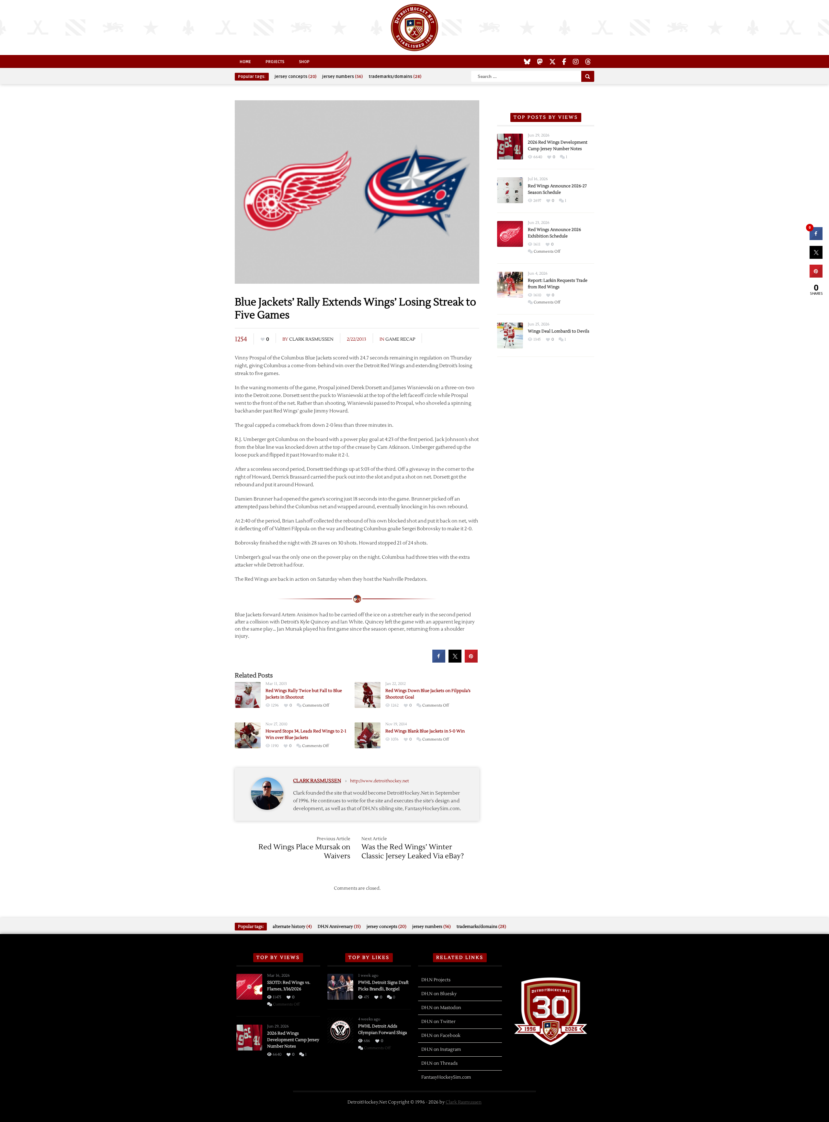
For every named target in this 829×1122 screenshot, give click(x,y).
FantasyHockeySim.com (446, 1077)
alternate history (292, 926)
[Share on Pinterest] (471, 660)
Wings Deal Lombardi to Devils (558, 331)
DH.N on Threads (439, 1063)
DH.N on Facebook (440, 1036)
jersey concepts (295, 76)
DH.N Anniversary (339, 926)
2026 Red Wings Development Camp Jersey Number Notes (293, 1040)
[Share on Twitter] (455, 660)
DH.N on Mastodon (441, 1008)
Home (245, 61)
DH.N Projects (435, 980)
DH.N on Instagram (441, 1049)
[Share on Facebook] (438, 660)
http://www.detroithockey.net (379, 781)
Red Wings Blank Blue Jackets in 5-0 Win (425, 731)
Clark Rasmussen (311, 339)
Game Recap (400, 339)
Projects (275, 61)
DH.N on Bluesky (439, 994)
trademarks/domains (395, 76)
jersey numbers (342, 76)
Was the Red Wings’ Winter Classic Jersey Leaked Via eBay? (412, 851)
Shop (304, 61)
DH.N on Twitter (438, 1022)
